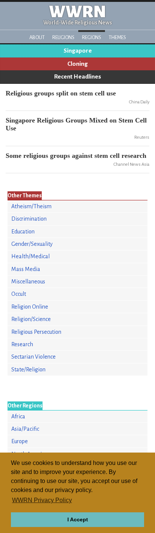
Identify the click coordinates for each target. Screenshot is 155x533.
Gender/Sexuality (32, 244)
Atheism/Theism (31, 206)
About (37, 37)
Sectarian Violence (33, 357)
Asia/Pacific (25, 429)
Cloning (77, 64)
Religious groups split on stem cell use (61, 93)
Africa (18, 416)
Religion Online (29, 307)
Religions (63, 37)
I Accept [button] (77, 519)
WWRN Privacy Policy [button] (42, 500)
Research (22, 344)
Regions (91, 37)
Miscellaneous (28, 282)
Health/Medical (30, 256)
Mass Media (25, 269)
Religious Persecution (36, 332)
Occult (18, 294)
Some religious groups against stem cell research (76, 155)
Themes (117, 37)
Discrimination (29, 219)
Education (23, 232)
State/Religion (28, 369)
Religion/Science (31, 319)
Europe (19, 441)
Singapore (78, 50)
